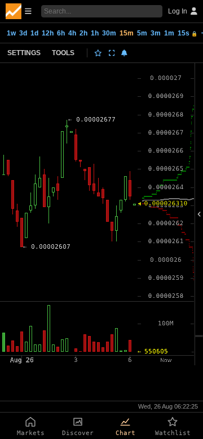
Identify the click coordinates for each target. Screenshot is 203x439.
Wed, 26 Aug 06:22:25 (168, 406)
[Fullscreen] (112, 53)
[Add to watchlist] (98, 53)
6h (61, 33)
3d (23, 33)
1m (169, 33)
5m (142, 33)
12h (48, 33)
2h (83, 33)
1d (34, 33)
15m (127, 33)
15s (187, 33)
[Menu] (19, 11)
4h (72, 33)
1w (11, 33)
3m (156, 33)
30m (109, 33)
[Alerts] (124, 53)
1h (95, 33)
